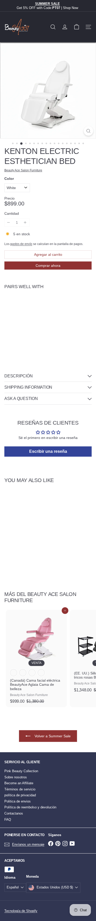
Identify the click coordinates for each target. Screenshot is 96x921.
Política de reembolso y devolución (30, 807)
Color (9, 179)
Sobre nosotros (15, 777)
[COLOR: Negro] (22, 672)
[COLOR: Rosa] (32, 672)
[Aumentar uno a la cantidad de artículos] (25, 222)
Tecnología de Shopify (20, 911)
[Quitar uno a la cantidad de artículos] (8, 222)
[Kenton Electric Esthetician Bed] (48, 315)
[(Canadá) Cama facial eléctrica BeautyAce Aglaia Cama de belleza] (36, 658)
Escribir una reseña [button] (48, 451)
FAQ (7, 819)
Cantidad (11, 213)
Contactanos (13, 813)
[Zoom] (88, 131)
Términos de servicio (19, 789)
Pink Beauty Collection (21, 771)
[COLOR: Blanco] (13, 672)
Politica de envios (17, 801)
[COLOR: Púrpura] (41, 672)
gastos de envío (21, 244)
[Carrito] (76, 26)
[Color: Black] (50, 303)
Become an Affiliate (18, 783)
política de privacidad (20, 795)
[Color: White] (41, 303)
